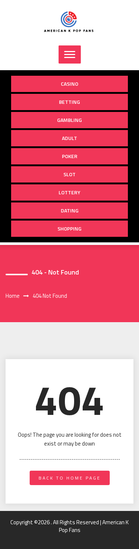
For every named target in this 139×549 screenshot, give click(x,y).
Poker (69, 156)
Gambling (69, 120)
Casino (69, 84)
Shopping (69, 228)
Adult (69, 138)
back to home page (70, 477)
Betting (69, 102)
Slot (69, 174)
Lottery (69, 192)
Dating (70, 210)
